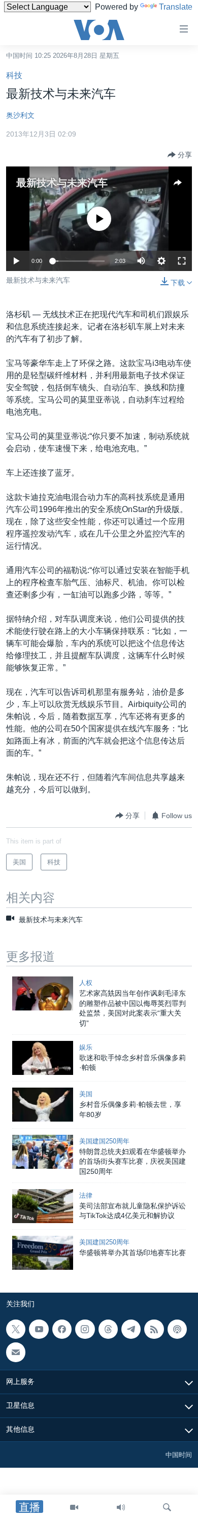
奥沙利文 (20, 115)
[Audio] (121, 1507)
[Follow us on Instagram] (84, 1329)
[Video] (74, 1507)
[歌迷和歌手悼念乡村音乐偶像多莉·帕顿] (42, 1058)
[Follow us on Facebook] (62, 1329)
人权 (85, 983)
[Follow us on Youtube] (38, 1329)
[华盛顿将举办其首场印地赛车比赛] (42, 1253)
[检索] (167, 1507)
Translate (175, 7)
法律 (85, 1195)
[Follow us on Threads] (108, 1329)
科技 (14, 75)
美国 (85, 1094)
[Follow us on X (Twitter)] (15, 1329)
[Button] (180, 155)
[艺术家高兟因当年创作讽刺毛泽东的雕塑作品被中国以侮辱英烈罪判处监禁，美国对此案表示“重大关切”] (42, 993)
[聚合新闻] (153, 1329)
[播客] (177, 1329)
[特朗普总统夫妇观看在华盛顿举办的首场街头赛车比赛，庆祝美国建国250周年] (42, 1152)
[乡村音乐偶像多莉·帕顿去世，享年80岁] (42, 1105)
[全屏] (182, 261)
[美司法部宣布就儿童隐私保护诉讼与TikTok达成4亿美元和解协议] (42, 1206)
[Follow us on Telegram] (131, 1329)
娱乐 (85, 1047)
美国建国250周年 (104, 1141)
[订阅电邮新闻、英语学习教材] (15, 1352)
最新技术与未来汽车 (62, 182)
